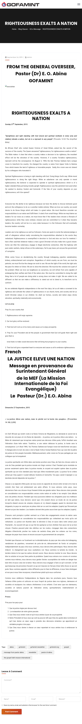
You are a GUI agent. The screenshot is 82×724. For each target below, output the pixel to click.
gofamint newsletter (37, 647)
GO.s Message (35, 29)
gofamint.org (54, 647)
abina (12, 647)
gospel (66, 647)
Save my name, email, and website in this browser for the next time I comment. (30, 705)
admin (29, 57)
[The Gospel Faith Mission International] (20, 4)
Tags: (4, 647)
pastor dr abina (46, 652)
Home (14, 29)
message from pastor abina (14, 652)
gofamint (22, 647)
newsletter (32, 652)
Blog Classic (23, 29)
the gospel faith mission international (17, 658)
